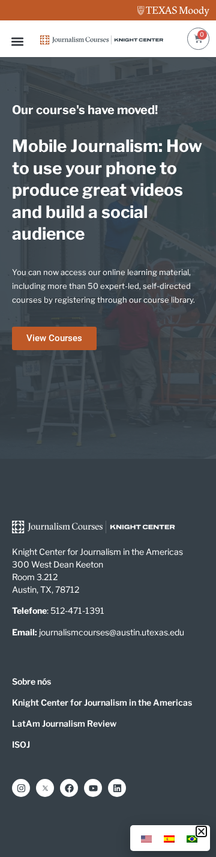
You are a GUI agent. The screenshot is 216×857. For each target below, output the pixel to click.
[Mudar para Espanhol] (169, 838)
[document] (108, 428)
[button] (201, 831)
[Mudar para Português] (192, 838)
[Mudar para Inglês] (146, 838)
